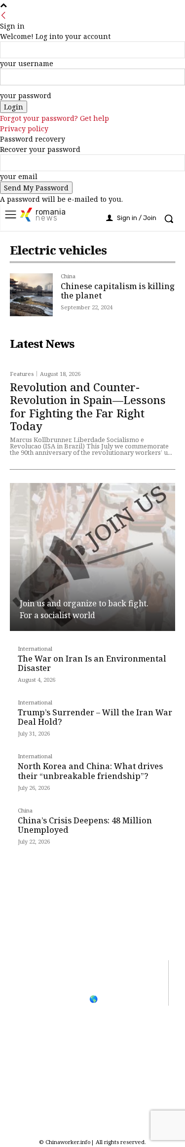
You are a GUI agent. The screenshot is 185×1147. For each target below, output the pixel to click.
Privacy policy (24, 128)
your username (26, 63)
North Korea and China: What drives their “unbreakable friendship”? (90, 771)
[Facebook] (38, 1103)
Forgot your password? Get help (54, 118)
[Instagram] (94, 1103)
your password (25, 95)
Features (22, 373)
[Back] (3, 15)
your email (18, 176)
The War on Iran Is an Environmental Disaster (92, 663)
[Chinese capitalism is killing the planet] (31, 294)
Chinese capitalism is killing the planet (118, 291)
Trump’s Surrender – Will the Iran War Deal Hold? (95, 717)
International (35, 649)
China (68, 276)
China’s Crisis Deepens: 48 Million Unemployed (85, 825)
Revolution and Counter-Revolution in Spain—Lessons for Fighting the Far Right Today (88, 406)
